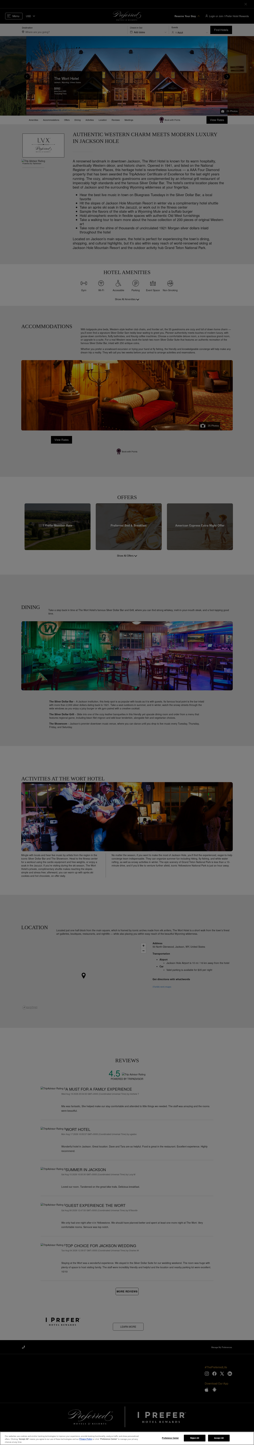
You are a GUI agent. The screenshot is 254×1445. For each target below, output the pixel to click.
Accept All (219, 1438)
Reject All (194, 1438)
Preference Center (170, 1438)
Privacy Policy (85, 1439)
